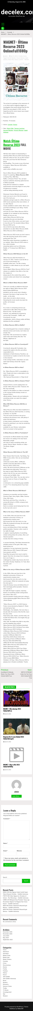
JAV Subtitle (6, 976)
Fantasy (5, 971)
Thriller (5, 988)
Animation (6, 953)
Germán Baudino (11, 58)
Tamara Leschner (18, 59)
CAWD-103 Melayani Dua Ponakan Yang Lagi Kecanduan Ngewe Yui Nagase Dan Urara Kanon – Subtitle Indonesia (16, 901)
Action (5, 949)
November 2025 (7, 934)
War (4, 994)
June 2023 (6, 935)
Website (19, 851)
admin (6, 56)
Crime (4, 963)
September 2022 (8, 939)
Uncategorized (7, 992)
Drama (25, 56)
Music (4, 980)
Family (5, 969)
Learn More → (16, 796)
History (5, 973)
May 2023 (6, 937)
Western (5, 996)
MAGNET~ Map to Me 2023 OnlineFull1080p (11, 766)
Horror (5, 974)
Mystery (5, 982)
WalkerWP (20, 1008)
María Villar (11, 59)
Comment (6, 818)
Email (5, 851)
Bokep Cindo (6, 955)
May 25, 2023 (13, 56)
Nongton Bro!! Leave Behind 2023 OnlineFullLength (13, 738)
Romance (6, 984)
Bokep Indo (6, 957)
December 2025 (7, 932)
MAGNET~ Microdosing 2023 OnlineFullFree (12, 710)
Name (5, 843)
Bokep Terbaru (7, 959)
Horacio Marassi (20, 58)
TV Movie (5, 990)
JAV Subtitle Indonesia (9, 978)
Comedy (20, 56)
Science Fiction (7, 986)
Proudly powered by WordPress (14, 1006)
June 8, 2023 (7, 714)
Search (5, 877)
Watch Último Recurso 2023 (11, 143)
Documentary (7, 965)
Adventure (6, 951)
